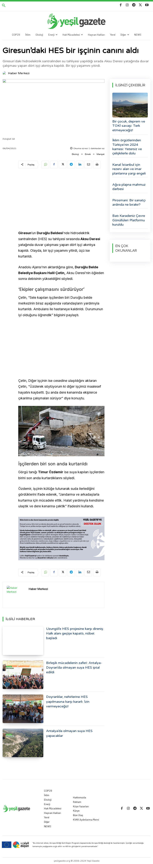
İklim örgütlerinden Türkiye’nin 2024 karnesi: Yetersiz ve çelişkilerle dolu (127, 146)
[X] (140, 5)
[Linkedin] (79, 164)
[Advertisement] (61, 200)
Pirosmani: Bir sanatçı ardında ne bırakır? (129, 202)
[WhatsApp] (45, 164)
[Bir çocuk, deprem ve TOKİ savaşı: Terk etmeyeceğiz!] (130, 105)
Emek (88, 154)
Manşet (100, 154)
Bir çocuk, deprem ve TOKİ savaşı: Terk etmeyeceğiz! (128, 125)
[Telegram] (133, 5)
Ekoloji (75, 154)
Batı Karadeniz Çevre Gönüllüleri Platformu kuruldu (128, 220)
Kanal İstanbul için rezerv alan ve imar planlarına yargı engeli (129, 169)
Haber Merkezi (18, 73)
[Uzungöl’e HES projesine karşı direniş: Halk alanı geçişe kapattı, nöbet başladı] (23, 640)
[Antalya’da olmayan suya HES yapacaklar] (23, 743)
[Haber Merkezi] (5, 73)
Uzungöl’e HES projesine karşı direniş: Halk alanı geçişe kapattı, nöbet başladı (75, 633)
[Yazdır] (97, 164)
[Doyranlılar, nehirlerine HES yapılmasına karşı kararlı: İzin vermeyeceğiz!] (23, 709)
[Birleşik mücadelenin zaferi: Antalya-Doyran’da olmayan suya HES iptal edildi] (23, 675)
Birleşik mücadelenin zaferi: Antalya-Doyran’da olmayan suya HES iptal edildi (74, 667)
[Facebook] (120, 5)
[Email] (88, 164)
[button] (3, 5)
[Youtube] (147, 5)
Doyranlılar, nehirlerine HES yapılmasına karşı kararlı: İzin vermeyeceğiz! (67, 701)
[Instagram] (127, 5)
